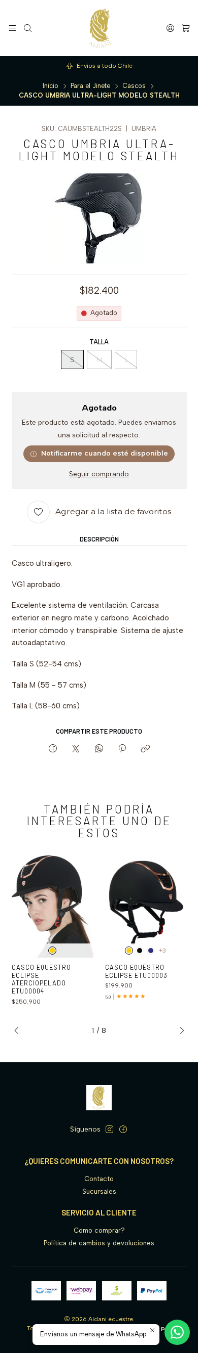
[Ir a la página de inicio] (99, 28)
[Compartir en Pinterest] (122, 748)
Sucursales (99, 1191)
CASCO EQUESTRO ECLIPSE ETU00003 (136, 971)
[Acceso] (170, 27)
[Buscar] (28, 27)
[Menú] (12, 27)
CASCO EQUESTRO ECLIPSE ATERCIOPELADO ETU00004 (41, 979)
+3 (162, 950)
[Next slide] (179, 1030)
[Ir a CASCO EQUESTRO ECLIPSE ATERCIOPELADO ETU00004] (53, 902)
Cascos (134, 86)
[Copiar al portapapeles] (145, 748)
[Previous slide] (19, 1030)
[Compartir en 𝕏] (76, 748)
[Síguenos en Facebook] (123, 1130)
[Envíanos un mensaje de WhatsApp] (177, 1332)
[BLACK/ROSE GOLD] (52, 950)
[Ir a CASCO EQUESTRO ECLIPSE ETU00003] (146, 902)
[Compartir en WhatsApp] (99, 748)
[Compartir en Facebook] (52, 748)
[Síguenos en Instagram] (109, 1130)
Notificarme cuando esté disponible (104, 453)
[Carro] (185, 27)
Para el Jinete (90, 86)
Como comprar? (99, 1230)
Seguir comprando (99, 474)
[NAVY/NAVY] (151, 950)
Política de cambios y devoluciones (99, 1243)
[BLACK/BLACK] (140, 950)
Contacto (99, 1179)
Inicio (50, 86)
